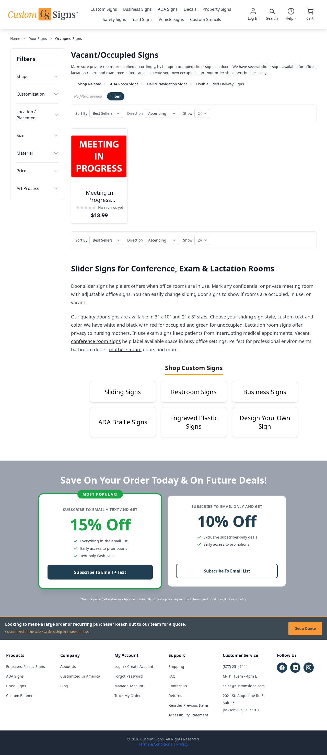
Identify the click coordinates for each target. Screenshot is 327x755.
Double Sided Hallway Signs (220, 84)
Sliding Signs (122, 391)
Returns (175, 695)
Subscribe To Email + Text (100, 572)
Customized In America (80, 676)
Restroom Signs (194, 391)
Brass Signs (16, 685)
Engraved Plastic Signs (194, 422)
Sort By (81, 113)
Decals (190, 9)
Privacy (182, 744)
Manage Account (128, 685)
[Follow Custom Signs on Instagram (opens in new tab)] (308, 667)
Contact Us (178, 685)
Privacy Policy (237, 599)
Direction (135, 113)
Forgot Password (128, 676)
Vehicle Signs (171, 19)
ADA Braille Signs (122, 422)
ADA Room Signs (124, 84)
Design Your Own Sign (265, 422)
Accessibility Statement (188, 715)
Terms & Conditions (155, 744)
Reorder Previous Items (189, 705)
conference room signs (96, 341)
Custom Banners (20, 695)
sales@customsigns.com (244, 685)
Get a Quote (305, 628)
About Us (68, 666)
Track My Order (127, 695)
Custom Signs (103, 9)
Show (187, 113)
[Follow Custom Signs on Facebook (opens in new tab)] (282, 667)
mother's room (125, 349)
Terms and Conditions (208, 599)
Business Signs (137, 9)
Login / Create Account (133, 666)
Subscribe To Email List (227, 571)
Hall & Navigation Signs (167, 84)
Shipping (176, 666)
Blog (64, 685)
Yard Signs (142, 19)
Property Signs (217, 9)
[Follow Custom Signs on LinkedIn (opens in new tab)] (295, 667)
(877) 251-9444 (235, 666)
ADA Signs (168, 9)
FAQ (172, 676)
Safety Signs (114, 19)
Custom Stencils (205, 19)
